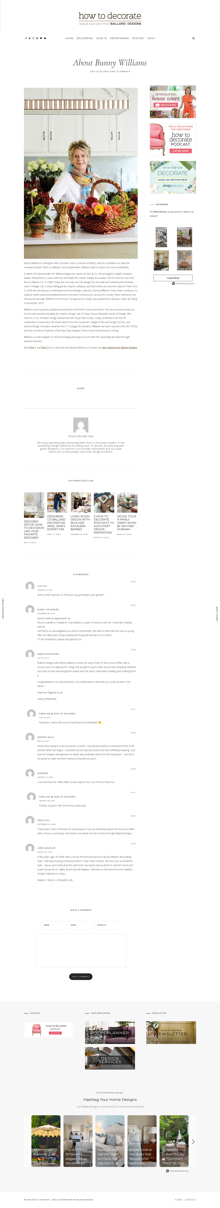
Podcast (138, 38)
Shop (151, 38)
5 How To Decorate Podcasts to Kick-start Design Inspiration (104, 524)
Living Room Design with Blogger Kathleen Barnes (80, 523)
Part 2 (44, 347)
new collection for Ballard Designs (119, 347)
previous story (2, 608)
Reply (133, 582)
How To (101, 38)
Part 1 (33, 347)
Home (69, 38)
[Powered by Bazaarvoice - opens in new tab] (183, 284)
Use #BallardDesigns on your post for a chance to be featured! (110, 1106)
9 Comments (123, 71)
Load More (166, 278)
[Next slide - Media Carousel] (193, 1142)
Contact (190, 1199)
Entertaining (119, 38)
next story (217, 613)
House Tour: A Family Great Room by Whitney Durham (126, 523)
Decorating (84, 38)
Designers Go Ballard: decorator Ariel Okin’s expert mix (56, 523)
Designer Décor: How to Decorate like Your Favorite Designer (34, 529)
